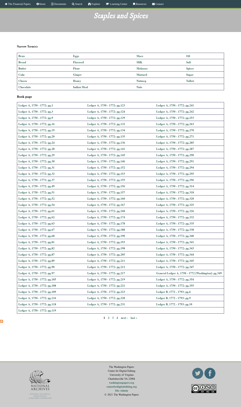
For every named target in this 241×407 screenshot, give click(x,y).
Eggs (76, 56)
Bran (21, 56)
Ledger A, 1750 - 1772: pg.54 (36, 205)
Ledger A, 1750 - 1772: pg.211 (106, 261)
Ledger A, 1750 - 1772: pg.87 (36, 254)
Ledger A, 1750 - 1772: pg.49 (36, 186)
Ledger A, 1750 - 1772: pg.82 (36, 248)
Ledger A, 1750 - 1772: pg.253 (175, 118)
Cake (21, 75)
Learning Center (118, 4)
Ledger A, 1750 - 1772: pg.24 (36, 143)
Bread (22, 62)
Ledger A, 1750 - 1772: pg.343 (175, 248)
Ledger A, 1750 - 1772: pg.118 (37, 304)
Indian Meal (80, 87)
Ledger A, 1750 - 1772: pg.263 (175, 124)
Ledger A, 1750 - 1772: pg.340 (175, 236)
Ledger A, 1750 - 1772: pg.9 (35, 118)
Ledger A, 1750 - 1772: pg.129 (106, 118)
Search (78, 4)
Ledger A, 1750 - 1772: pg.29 (36, 155)
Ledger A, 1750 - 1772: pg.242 (175, 111)
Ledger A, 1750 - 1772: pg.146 (106, 161)
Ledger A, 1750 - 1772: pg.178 (106, 223)
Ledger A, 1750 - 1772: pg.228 (106, 298)
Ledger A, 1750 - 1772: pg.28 (36, 149)
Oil (188, 56)
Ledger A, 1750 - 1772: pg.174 (106, 217)
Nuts (139, 87)
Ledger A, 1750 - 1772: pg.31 (36, 167)
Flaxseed (78, 62)
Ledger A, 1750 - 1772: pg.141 (106, 149)
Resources (140, 4)
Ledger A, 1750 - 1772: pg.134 (106, 130)
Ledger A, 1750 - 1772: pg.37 (36, 180)
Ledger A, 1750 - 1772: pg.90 (36, 267)
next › (124, 317)
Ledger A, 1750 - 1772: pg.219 (106, 279)
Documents (59, 4)
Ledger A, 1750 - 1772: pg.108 (37, 285)
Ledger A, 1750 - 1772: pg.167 (106, 205)
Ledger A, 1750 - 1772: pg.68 (36, 236)
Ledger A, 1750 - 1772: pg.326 (175, 211)
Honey (77, 81)
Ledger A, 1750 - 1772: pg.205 (106, 254)
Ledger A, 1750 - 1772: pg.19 (36, 130)
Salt (188, 62)
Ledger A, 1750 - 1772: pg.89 (36, 261)
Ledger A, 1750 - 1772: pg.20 (36, 136)
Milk (139, 62)
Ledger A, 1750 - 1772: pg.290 (175, 155)
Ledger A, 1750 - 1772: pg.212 (106, 267)
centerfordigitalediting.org (122, 387)
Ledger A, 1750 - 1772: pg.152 (106, 167)
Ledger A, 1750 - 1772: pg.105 (37, 279)
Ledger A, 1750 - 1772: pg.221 (106, 285)
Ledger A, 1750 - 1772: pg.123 (106, 105)
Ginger (77, 75)
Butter (22, 68)
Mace (140, 56)
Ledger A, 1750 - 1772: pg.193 (106, 242)
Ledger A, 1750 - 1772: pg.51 (36, 192)
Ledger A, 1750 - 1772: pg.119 (37, 310)
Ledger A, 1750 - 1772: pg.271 (175, 136)
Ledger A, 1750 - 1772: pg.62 (36, 217)
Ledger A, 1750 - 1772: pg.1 (35, 105)
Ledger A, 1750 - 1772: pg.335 (175, 223)
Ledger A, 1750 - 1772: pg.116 (37, 298)
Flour (76, 68)
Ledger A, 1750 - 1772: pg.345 (175, 261)
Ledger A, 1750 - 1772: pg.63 (36, 223)
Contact (159, 4)
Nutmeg (141, 81)
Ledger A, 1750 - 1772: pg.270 (175, 130)
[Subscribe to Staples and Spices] (1, 322)
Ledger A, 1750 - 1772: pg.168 (106, 211)
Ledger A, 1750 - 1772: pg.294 (175, 167)
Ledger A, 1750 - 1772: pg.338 (175, 230)
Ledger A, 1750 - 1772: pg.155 (106, 180)
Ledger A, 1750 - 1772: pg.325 (175, 205)
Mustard (142, 75)
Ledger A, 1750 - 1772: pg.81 (36, 242)
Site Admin (121, 390)
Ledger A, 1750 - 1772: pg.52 (36, 198)
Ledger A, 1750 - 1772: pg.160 (106, 198)
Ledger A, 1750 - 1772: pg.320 (175, 198)
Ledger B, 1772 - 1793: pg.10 (174, 304)
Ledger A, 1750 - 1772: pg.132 (106, 124)
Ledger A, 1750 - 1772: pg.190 (106, 236)
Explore (95, 4)
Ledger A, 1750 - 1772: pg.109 (37, 292)
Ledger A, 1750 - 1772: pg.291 (175, 161)
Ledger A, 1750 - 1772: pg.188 (106, 230)
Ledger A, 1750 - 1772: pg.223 (106, 292)
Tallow (190, 81)
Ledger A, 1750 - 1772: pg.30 (36, 161)
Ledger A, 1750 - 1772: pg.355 (175, 285)
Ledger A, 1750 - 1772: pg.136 (106, 143)
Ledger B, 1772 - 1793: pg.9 (173, 298)
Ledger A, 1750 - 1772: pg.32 (36, 174)
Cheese (22, 81)
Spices (190, 68)
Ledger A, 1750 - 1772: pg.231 (106, 304)
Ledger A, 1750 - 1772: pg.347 (175, 267)
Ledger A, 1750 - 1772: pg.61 (36, 211)
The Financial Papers (19, 4)
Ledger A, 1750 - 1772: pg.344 (175, 254)
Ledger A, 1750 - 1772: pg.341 (175, 242)
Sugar (190, 75)
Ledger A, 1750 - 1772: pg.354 (175, 279)
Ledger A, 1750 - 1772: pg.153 (106, 174)
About (42, 4)
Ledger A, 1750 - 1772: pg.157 (106, 192)
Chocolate (24, 87)
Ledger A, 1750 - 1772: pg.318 (175, 192)
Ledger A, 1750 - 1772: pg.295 (175, 174)
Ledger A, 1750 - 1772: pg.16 (36, 124)
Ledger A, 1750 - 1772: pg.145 (106, 155)
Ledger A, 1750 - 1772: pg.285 (175, 143)
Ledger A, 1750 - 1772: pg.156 (106, 186)
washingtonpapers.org (121, 383)
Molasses (142, 68)
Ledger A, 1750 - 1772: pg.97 (36, 273)
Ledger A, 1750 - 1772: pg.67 (36, 230)
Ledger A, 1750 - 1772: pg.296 (175, 180)
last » (134, 317)
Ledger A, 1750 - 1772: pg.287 (175, 149)
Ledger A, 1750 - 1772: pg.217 (106, 273)
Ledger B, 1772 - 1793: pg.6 (173, 292)
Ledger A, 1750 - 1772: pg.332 (175, 217)
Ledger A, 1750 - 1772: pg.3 (35, 111)
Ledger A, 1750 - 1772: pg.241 (175, 105)
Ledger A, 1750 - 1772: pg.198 (106, 248)
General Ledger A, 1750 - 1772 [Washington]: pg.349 (189, 273)
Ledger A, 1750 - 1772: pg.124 (106, 111)
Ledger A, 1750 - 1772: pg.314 (175, 186)
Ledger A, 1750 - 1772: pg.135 (106, 136)
